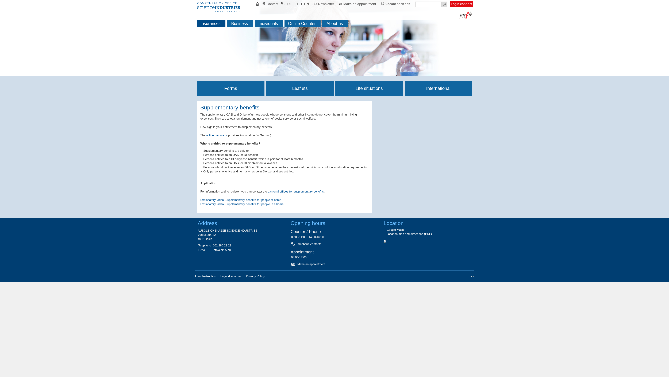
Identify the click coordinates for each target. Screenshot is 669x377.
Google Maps (395, 229)
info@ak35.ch (222, 250)
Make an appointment (311, 264)
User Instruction (206, 276)
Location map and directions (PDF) (409, 234)
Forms (230, 88)
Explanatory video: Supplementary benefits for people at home (240, 200)
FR (296, 4)
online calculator (216, 135)
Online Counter (302, 23)
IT (301, 4)
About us (334, 23)
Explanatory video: (241, 204)
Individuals (268, 23)
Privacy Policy (255, 276)
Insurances (210, 23)
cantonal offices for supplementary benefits (296, 191)
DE (289, 4)
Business (239, 23)
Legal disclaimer (231, 276)
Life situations (369, 88)
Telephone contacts (308, 244)
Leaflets (300, 88)
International (438, 88)
